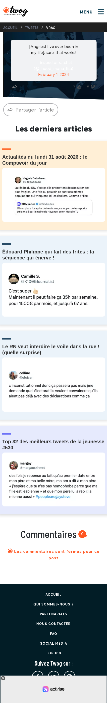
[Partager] (14, 87)
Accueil (10, 28)
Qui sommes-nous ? (53, 604)
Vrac (50, 28)
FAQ (53, 634)
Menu (87, 11)
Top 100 (53, 653)
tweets (32, 28)
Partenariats (53, 614)
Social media (53, 643)
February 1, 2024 (53, 74)
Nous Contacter (53, 624)
